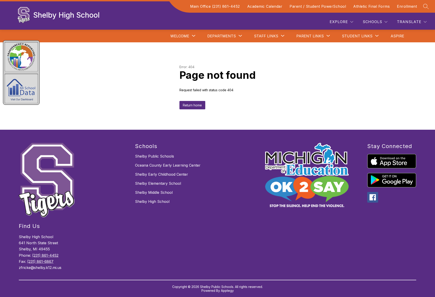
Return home (192, 105)
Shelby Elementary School (158, 183)
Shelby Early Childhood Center (161, 174)
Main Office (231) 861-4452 (215, 6)
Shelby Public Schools (154, 156)
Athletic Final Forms (371, 6)
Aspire (397, 36)
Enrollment (407, 6)
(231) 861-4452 (45, 255)
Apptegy (227, 290)
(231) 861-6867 (40, 261)
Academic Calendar (265, 6)
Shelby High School (152, 201)
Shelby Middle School (154, 192)
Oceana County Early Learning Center (168, 165)
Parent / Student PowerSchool (318, 6)
